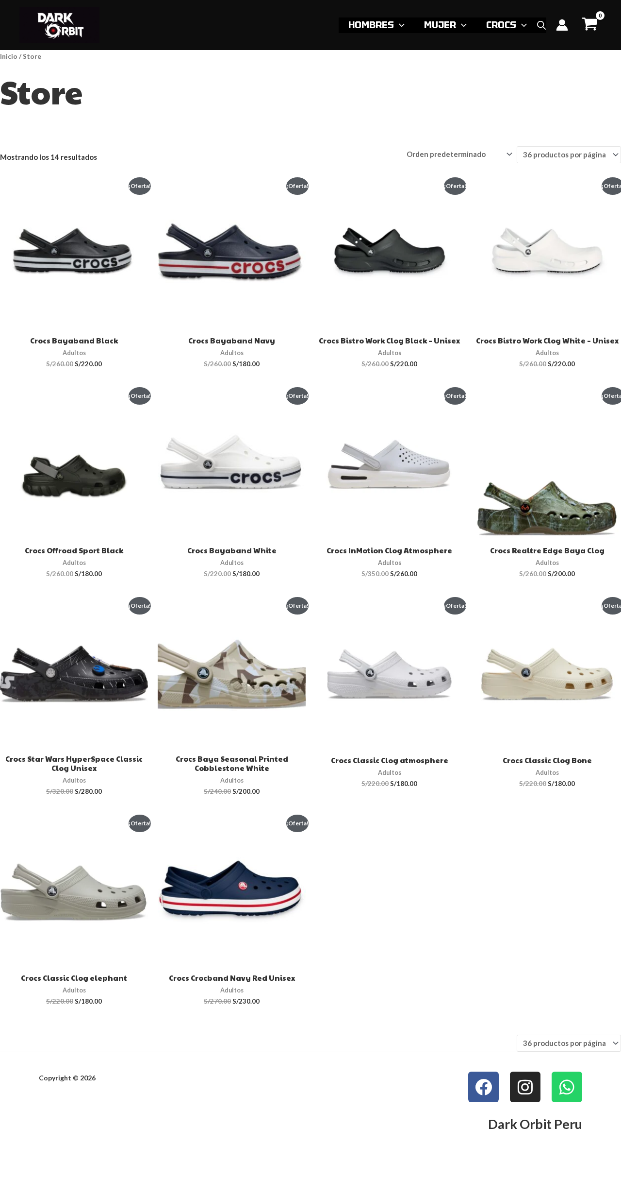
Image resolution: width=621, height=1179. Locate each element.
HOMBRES (371, 24)
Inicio (8, 56)
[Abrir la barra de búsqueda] (541, 25)
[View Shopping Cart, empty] (590, 25)
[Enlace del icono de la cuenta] (562, 25)
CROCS (501, 24)
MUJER (440, 24)
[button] (399, 24)
